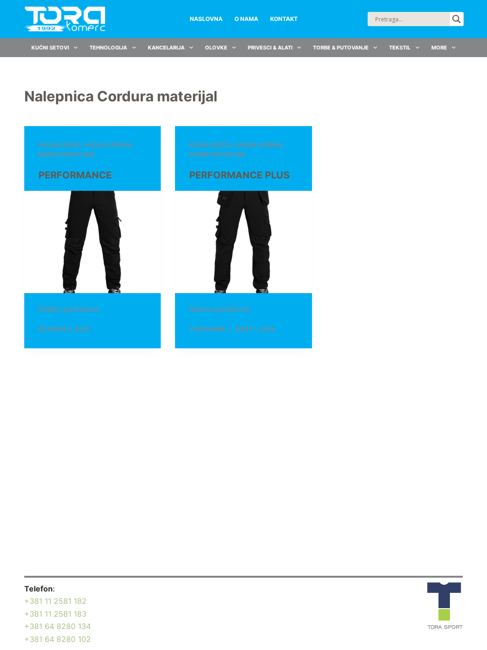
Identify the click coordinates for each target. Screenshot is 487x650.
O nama (246, 18)
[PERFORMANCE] (92, 242)
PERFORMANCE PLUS (239, 175)
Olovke (216, 47)
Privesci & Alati (270, 47)
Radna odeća (60, 144)
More (439, 47)
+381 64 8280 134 (57, 626)
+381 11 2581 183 (55, 614)
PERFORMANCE (75, 175)
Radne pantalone (67, 154)
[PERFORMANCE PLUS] (243, 242)
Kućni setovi (50, 47)
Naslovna (206, 18)
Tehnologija (108, 47)
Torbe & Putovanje (341, 47)
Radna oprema (108, 144)
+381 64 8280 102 (57, 639)
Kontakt (284, 18)
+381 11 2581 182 (55, 601)
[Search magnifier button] (456, 19)
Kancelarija (166, 47)
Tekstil (399, 47)
